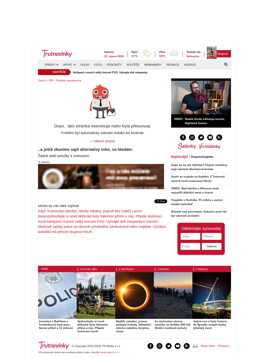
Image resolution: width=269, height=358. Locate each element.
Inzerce (190, 64)
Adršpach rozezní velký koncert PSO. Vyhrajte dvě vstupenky (110, 72)
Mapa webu (208, 349)
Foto (98, 64)
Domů (41, 80)
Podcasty (114, 64)
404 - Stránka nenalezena (65, 80)
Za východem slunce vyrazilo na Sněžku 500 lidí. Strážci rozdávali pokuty (173, 328)
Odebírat (212, 246)
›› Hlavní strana (103, 141)
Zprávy (50, 64)
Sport (67, 64)
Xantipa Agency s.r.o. (110, 356)
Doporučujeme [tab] (202, 156)
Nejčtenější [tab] (179, 156)
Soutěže (132, 64)
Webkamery (153, 64)
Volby (84, 64)
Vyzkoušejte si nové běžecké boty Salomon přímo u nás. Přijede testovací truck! (92, 329)
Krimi (44, 272)
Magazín (222, 53)
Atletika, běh (88, 272)
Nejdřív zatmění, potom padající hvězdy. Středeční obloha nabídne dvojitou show (133, 329)
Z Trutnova (126, 272)
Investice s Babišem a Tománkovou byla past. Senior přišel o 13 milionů (56, 328)
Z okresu (163, 272)
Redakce (172, 64)
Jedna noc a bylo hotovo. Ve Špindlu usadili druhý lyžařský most (210, 328)
